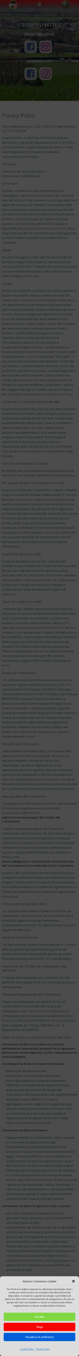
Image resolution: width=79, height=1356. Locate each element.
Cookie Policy (27, 1349)
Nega (39, 1326)
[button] (73, 1281)
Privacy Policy (43, 1349)
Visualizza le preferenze (39, 1337)
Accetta (39, 1316)
